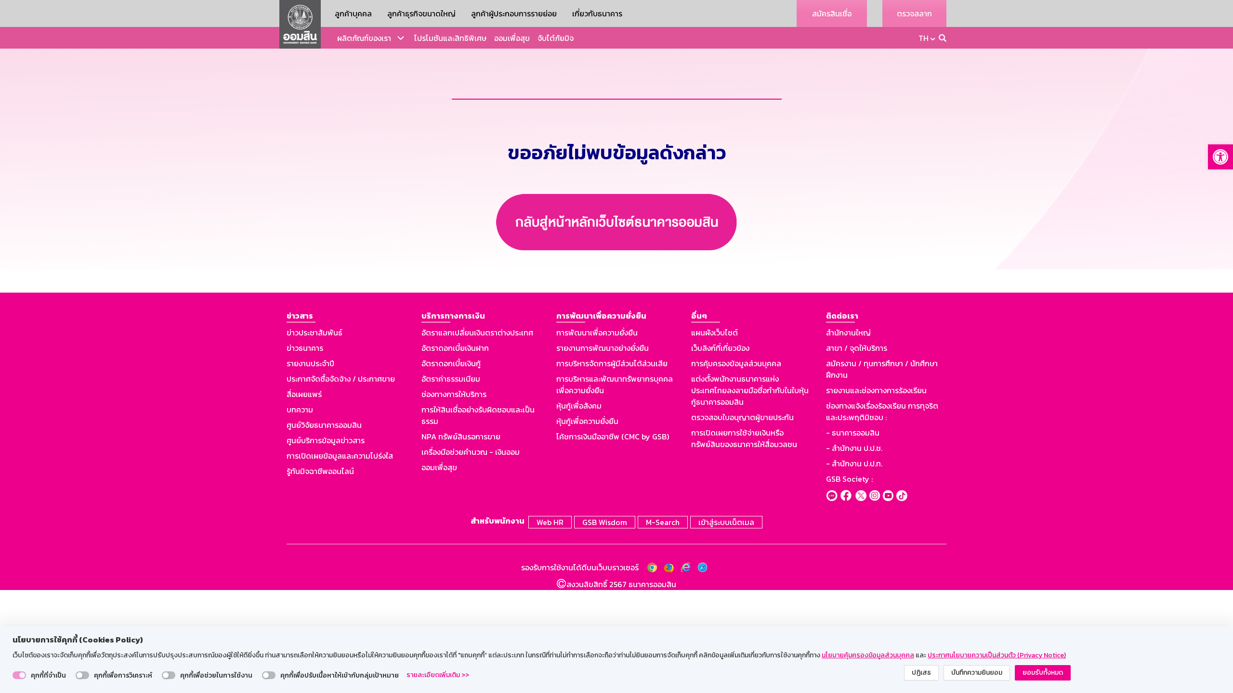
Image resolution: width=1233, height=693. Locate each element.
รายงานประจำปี (310, 363)
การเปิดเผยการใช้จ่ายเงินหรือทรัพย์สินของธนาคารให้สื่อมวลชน (744, 438)
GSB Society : (849, 479)
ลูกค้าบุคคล (353, 13)
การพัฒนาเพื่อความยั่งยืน (597, 332)
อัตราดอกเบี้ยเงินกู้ (451, 363)
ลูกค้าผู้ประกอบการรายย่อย (514, 13)
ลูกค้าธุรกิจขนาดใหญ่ (421, 13)
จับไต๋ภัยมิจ (556, 38)
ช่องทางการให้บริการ (453, 394)
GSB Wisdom (604, 522)
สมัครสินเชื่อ (832, 13)
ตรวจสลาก (914, 13)
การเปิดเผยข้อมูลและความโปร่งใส (340, 456)
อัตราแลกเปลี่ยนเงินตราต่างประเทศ (477, 332)
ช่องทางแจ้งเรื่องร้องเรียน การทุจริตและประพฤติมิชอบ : (882, 411)
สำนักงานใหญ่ (848, 332)
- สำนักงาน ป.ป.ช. (854, 448)
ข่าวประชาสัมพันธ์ (314, 332)
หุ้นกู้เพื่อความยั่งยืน (587, 421)
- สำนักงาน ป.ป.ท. (854, 463)
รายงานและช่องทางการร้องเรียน (876, 390)
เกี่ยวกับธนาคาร (597, 13)
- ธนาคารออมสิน (852, 432)
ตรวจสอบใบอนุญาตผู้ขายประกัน (742, 417)
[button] (1220, 156)
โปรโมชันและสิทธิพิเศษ (450, 38)
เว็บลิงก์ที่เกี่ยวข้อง (720, 348)
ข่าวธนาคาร (305, 348)
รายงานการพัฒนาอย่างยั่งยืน (602, 348)
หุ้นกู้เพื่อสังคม (579, 405)
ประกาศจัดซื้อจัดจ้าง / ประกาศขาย (341, 379)
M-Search (663, 522)
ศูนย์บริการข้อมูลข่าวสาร (326, 440)
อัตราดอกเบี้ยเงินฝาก (455, 348)
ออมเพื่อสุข (512, 38)
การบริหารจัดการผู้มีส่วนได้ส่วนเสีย (612, 363)
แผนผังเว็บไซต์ (714, 332)
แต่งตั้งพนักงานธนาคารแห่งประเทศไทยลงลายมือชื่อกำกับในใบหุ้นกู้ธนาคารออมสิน (750, 390)
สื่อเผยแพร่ (304, 394)
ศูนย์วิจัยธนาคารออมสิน (324, 425)
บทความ (300, 409)
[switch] (19, 675)
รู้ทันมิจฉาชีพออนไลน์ (320, 471)
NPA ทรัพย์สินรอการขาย (460, 436)
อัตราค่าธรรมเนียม (450, 379)
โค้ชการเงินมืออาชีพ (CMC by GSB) (612, 436)
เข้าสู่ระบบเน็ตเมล (726, 522)
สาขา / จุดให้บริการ (856, 348)
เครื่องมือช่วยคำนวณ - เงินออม (470, 452)
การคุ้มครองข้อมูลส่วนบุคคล (736, 363)
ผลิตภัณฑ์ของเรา (364, 38)
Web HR (550, 522)
